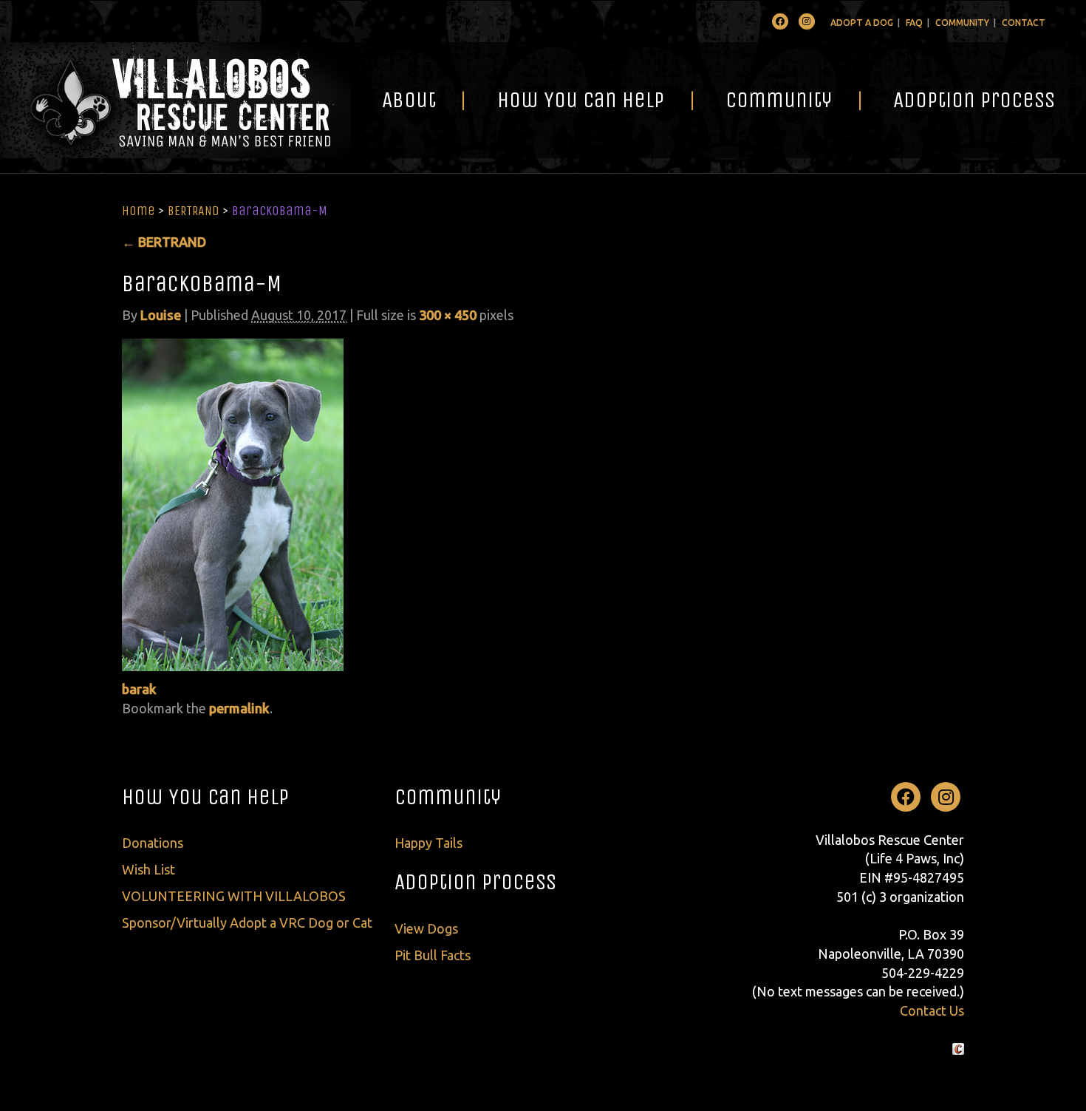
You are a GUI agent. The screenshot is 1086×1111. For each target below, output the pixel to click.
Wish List (148, 869)
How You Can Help (580, 99)
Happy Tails (428, 842)
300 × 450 (448, 315)
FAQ (914, 22)
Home (138, 211)
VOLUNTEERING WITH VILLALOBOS (234, 896)
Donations (152, 842)
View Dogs (426, 928)
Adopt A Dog (861, 22)
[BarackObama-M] (233, 503)
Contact (1023, 22)
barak (139, 689)
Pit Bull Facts (433, 955)
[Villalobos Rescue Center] (175, 100)
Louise (160, 315)
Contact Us (932, 1010)
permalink (239, 708)
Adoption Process (974, 99)
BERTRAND (193, 211)
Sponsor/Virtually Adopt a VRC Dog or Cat (247, 922)
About (409, 99)
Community (962, 22)
